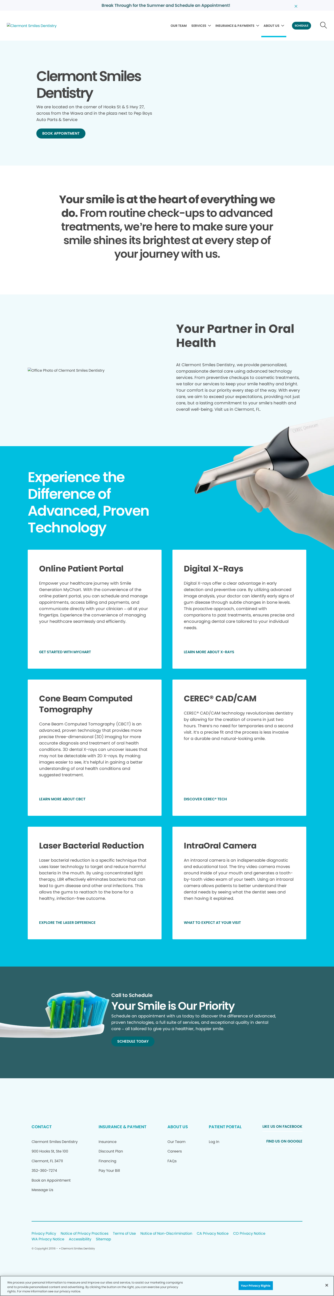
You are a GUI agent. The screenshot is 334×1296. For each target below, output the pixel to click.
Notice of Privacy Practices (84, 1233)
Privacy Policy (44, 1233)
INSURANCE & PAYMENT (122, 1127)
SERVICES (198, 25)
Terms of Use (124, 1233)
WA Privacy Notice (48, 1239)
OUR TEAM (179, 25)
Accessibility (80, 1239)
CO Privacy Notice (249, 1233)
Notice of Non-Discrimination (166, 1233)
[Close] (327, 1285)
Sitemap (103, 1239)
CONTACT (42, 1127)
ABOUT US (271, 25)
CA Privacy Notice (213, 1233)
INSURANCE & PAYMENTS (234, 25)
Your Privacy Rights (255, 1285)
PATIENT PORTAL (225, 1127)
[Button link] (323, 26)
